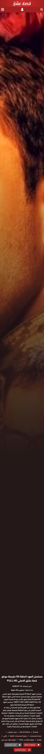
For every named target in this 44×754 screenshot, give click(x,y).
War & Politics (25, 732)
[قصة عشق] (22, 3)
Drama (35, 732)
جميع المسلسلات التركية (18, 736)
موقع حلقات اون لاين (8, 739)
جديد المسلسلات (35, 736)
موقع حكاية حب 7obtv (26, 739)
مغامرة (39, 739)
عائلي (5, 736)
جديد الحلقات (12, 732)
